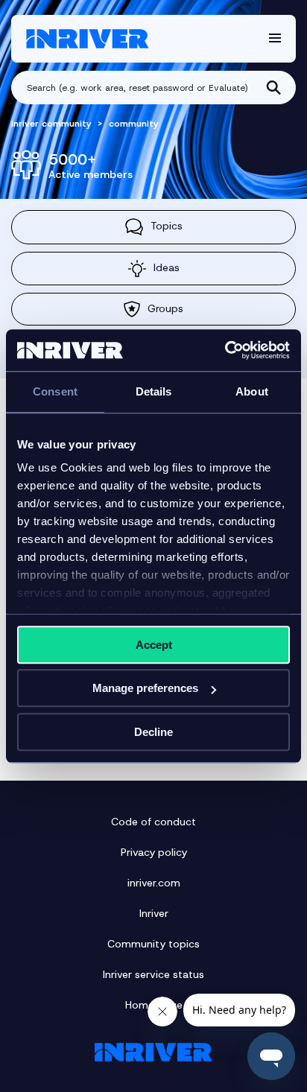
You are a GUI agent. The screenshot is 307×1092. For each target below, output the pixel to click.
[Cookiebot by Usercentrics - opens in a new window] (224, 350)
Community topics (153, 943)
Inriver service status (153, 974)
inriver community (51, 124)
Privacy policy (154, 852)
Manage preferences (145, 688)
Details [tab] (154, 391)
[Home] (87, 38)
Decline (153, 732)
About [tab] (251, 391)
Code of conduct (153, 821)
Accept (154, 644)
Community (134, 124)
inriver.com (153, 882)
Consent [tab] (55, 391)
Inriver (153, 913)
